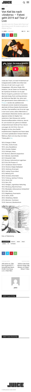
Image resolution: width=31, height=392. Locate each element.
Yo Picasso (13, 243)
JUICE (5, 31)
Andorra (13, 241)
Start (3, 6)
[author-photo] (15, 285)
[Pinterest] (11, 35)
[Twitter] (7, 35)
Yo (8, 243)
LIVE (7, 6)
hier (11, 138)
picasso (4, 243)
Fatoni (23, 241)
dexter (18, 241)
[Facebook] (3, 35)
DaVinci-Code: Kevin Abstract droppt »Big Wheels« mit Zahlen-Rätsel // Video (23, 266)
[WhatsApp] (15, 35)
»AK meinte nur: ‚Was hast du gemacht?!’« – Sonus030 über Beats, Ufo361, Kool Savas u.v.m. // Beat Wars (8, 267)
